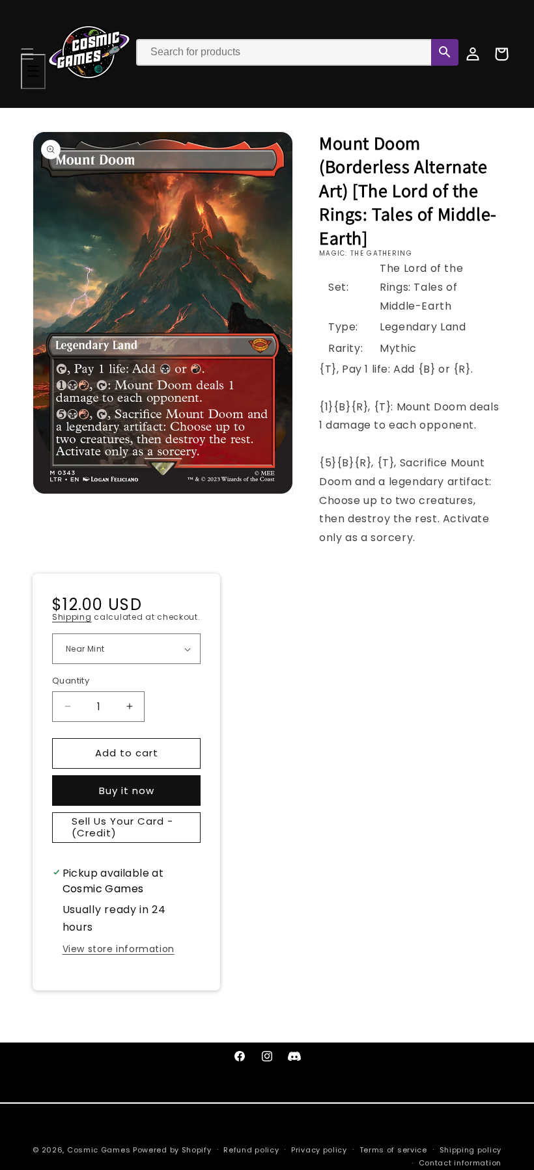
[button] (27, 54)
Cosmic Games (98, 1150)
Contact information (460, 1163)
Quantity (70, 680)
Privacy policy (319, 1150)
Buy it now (126, 790)
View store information (119, 948)
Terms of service (393, 1150)
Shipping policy (471, 1150)
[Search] (444, 52)
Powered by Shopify (172, 1150)
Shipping (72, 616)
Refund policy (251, 1150)
